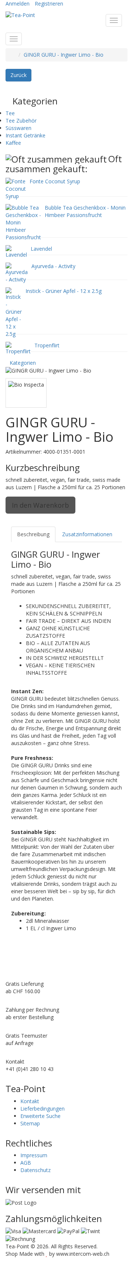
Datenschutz (35, 1170)
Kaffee (13, 142)
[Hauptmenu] (114, 20)
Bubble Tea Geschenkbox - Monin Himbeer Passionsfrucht (85, 211)
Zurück (18, 75)
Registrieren (49, 3)
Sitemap (30, 1123)
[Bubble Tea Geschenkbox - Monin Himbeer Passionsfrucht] (23, 221)
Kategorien (23, 362)
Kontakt (29, 1101)
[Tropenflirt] (18, 347)
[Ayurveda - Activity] (17, 272)
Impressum (33, 1155)
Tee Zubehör (21, 120)
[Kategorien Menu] (14, 39)
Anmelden (18, 3)
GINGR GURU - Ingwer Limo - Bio (63, 54)
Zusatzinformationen (87, 534)
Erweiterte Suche (40, 1115)
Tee (10, 113)
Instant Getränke (25, 135)
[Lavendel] (16, 250)
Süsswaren (18, 127)
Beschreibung (33, 534)
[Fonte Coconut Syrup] (16, 187)
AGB (25, 1162)
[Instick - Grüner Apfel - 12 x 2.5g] (14, 311)
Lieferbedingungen (42, 1108)
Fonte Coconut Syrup (55, 181)
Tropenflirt (46, 345)
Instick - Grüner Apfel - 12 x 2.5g (63, 290)
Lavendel (41, 248)
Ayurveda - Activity (53, 266)
